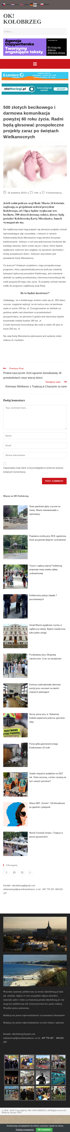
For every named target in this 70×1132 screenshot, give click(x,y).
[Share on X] (6, 872)
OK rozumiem (44, 1130)
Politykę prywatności (25, 1130)
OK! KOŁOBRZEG (22, 19)
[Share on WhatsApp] (30, 872)
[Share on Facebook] (14, 872)
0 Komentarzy (54, 192)
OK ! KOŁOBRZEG (37, 1110)
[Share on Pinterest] (22, 872)
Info (36, 192)
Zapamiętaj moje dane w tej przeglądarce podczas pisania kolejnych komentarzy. (33, 469)
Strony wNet (15, 1112)
